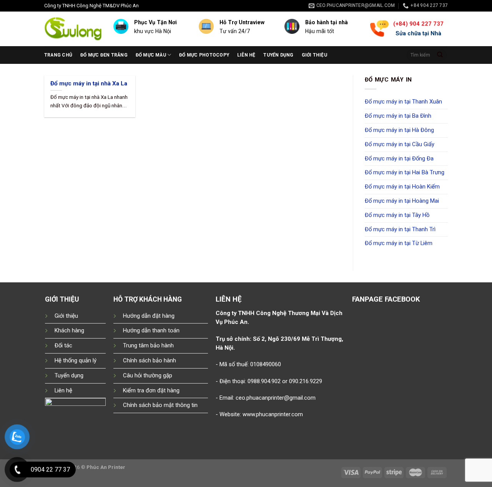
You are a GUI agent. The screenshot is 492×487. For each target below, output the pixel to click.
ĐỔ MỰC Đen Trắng (104, 55)
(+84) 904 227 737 (418, 23)
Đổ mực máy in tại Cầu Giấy (399, 144)
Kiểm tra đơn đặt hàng (151, 390)
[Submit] (440, 55)
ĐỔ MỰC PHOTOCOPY (204, 55)
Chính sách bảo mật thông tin (160, 405)
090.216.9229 (305, 381)
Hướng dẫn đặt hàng (149, 315)
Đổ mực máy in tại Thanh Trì (400, 229)
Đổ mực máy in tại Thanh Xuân (403, 101)
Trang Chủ (58, 55)
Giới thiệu (314, 55)
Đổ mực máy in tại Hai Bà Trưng (404, 172)
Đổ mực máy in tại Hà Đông (399, 130)
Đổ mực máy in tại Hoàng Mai (402, 200)
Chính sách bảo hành (149, 360)
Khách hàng (69, 330)
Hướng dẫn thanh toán (151, 330)
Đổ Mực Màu (151, 55)
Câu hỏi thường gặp (147, 375)
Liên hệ (246, 55)
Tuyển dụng (278, 55)
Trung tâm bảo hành (148, 345)
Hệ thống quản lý (75, 360)
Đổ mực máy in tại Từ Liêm (398, 243)
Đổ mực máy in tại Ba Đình (398, 115)
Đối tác (63, 345)
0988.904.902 (264, 381)
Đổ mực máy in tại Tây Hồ (397, 215)
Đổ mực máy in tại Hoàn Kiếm (402, 186)
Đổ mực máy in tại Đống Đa (399, 158)
